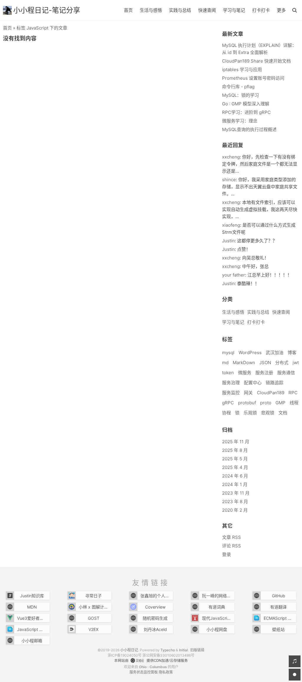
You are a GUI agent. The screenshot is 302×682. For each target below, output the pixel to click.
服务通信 (286, 372)
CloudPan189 (270, 392)
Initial (183, 650)
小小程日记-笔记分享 (46, 10)
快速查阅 (207, 10)
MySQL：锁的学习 (240, 95)
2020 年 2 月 (235, 510)
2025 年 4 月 (235, 467)
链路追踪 (274, 382)
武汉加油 (274, 352)
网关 (248, 392)
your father (233, 275)
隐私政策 (166, 672)
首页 (128, 10)
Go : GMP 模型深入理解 (245, 104)
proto (265, 402)
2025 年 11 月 (235, 441)
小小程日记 (129, 650)
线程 (294, 402)
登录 (226, 554)
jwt (296, 362)
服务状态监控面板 (143, 672)
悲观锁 (267, 413)
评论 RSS (231, 546)
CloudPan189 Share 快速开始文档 (256, 61)
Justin (228, 240)
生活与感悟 (151, 10)
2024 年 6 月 (235, 476)
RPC (293, 392)
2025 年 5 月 (235, 459)
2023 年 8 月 (235, 501)
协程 (226, 413)
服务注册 (264, 372)
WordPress (250, 352)
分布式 (281, 362)
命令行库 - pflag (238, 86)
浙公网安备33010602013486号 (168, 655)
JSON (265, 362)
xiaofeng (231, 225)
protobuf (247, 402)
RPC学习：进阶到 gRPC (246, 112)
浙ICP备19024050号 (125, 655)
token (228, 372)
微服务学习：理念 (239, 121)
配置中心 (253, 382)
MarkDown (244, 362)
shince (229, 179)
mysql (228, 352)
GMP (280, 402)
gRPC (228, 402)
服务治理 (231, 382)
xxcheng (231, 157)
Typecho (167, 650)
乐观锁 (250, 413)
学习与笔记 (234, 10)
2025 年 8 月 (235, 450)
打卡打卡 (261, 10)
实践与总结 (180, 10)
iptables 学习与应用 (242, 69)
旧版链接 (197, 650)
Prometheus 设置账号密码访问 (253, 78)
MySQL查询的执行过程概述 (249, 129)
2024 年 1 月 (234, 484)
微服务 (244, 372)
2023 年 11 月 (236, 493)
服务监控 (231, 392)
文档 (282, 413)
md (225, 362)
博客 (292, 352)
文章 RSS (231, 537)
